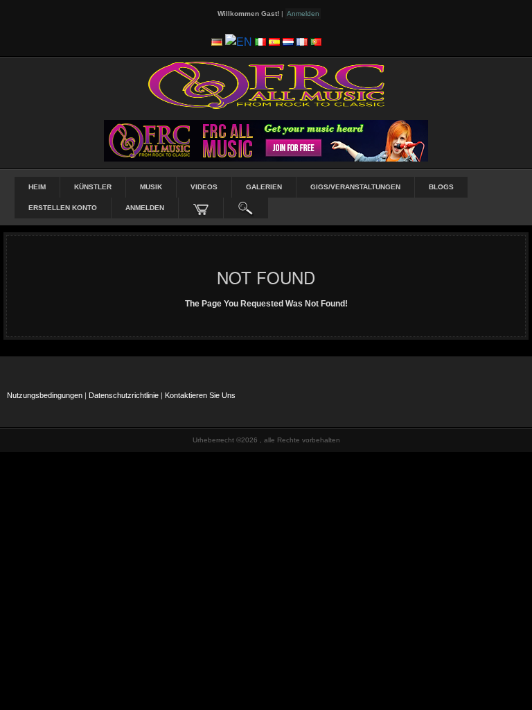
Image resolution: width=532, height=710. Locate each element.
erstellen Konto (62, 207)
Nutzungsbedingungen (44, 395)
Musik (151, 187)
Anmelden (144, 207)
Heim (37, 187)
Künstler (93, 187)
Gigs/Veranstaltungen (355, 187)
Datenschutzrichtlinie (124, 395)
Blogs (441, 187)
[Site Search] (246, 208)
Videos (204, 187)
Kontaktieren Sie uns (200, 395)
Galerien (264, 187)
